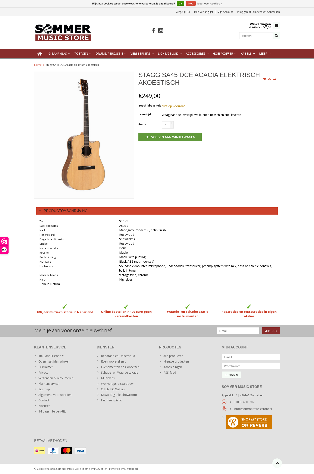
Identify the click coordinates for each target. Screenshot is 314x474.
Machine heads (49, 275)
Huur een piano (111, 400)
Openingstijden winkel (53, 361)
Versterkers (140, 53)
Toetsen (81, 53)
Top (42, 221)
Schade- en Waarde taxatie (119, 372)
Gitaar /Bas (57, 53)
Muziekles (108, 378)
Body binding (48, 257)
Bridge (44, 244)
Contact (43, 400)
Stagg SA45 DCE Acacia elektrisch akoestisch (72, 65)
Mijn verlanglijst (203, 12)
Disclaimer (45, 367)
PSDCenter (100, 469)
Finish (43, 279)
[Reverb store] (251, 422)
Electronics (46, 266)
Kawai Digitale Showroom (119, 395)
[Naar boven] (277, 463)
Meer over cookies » (209, 3)
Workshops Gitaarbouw (117, 384)
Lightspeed (131, 469)
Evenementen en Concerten (120, 367)
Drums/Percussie (109, 53)
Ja (180, 3)
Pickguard (45, 261)
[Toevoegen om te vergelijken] (270, 79)
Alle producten (173, 356)
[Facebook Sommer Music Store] (153, 31)
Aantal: (143, 124)
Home (38, 65)
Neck (42, 230)
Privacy (43, 372)
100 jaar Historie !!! (51, 356)
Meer (263, 53)
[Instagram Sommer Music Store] (160, 31)
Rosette (44, 253)
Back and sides (49, 226)
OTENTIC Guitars (113, 389)
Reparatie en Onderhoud (118, 356)
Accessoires (195, 53)
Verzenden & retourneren (55, 378)
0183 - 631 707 (244, 402)
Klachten (44, 406)
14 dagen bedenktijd (52, 411)
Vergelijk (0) (183, 12)
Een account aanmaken (266, 12)
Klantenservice (48, 384)
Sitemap (44, 389)
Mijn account (225, 12)
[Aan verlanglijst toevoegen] (265, 79)
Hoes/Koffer (223, 53)
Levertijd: (145, 114)
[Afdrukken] (275, 79)
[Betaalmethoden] (39, 450)
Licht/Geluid (168, 53)
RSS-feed (169, 372)
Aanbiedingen (172, 367)
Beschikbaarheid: (149, 105)
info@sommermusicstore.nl (253, 409)
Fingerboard (47, 235)
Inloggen (242, 12)
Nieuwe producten (176, 361)
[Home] (39, 53)
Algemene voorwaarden (55, 395)
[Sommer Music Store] (63, 32)
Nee (190, 3)
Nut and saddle (49, 248)
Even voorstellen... (113, 361)
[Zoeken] (276, 35)
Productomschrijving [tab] (65, 211)
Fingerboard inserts (51, 239)
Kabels (246, 53)
